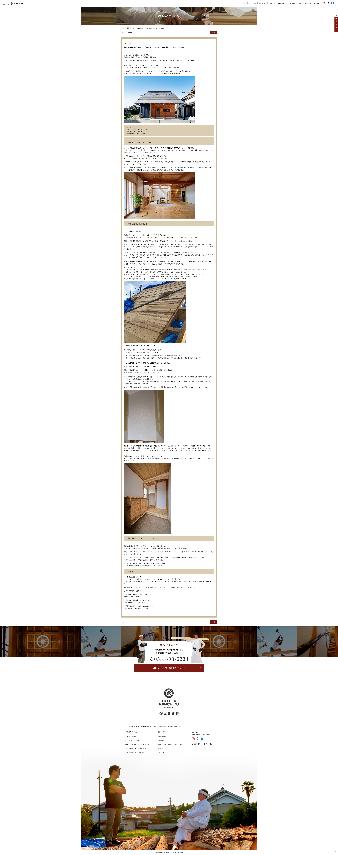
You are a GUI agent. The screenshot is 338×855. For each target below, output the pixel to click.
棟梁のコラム (307, 3)
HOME (244, 3)
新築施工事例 (262, 3)
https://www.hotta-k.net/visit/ (132, 596)
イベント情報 (252, 3)
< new (123, 32)
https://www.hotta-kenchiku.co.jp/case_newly (137, 602)
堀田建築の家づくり (295, 3)
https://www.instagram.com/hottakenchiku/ (136, 608)
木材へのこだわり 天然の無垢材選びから (137, 744)
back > (130, 32)
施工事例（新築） (163, 736)
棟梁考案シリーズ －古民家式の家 (136, 748)
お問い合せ (161, 753)
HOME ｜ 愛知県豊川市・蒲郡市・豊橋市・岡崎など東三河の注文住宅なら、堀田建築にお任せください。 (154, 726)
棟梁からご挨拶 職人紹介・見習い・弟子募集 (171, 744)
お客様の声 (272, 3)
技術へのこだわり (131, 736)
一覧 (213, 32)
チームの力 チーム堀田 (133, 740)
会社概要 (316, 3)
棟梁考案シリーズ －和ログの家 (135, 753)
